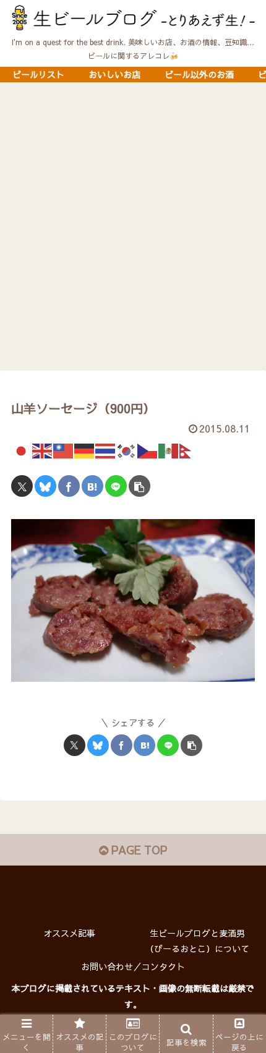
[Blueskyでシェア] (45, 486)
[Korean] (126, 449)
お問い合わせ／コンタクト (133, 966)
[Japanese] (21, 449)
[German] (84, 449)
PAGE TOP (137, 849)
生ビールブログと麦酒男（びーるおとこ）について (197, 941)
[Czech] (147, 449)
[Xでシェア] (22, 486)
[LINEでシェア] (116, 486)
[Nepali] (189, 449)
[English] (42, 449)
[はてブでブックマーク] (92, 486)
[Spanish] (168, 449)
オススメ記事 (69, 933)
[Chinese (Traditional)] (63, 449)
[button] (139, 486)
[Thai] (105, 449)
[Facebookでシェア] (69, 486)
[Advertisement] (133, 230)
